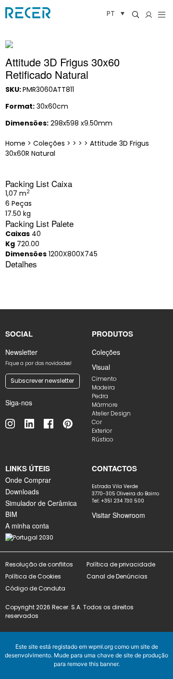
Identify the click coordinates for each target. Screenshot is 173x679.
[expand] (156, 37)
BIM (11, 514)
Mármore (105, 405)
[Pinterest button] (72, 423)
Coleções (106, 352)
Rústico (102, 439)
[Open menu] (161, 14)
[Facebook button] (53, 423)
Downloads (22, 491)
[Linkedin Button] (34, 423)
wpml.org (100, 646)
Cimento (104, 379)
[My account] (148, 14)
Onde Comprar (28, 480)
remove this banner (92, 663)
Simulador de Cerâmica (41, 503)
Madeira (103, 387)
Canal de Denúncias (117, 576)
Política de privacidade (120, 564)
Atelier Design (111, 413)
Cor (97, 422)
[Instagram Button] (15, 423)
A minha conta (27, 525)
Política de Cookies (33, 576)
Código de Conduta (35, 588)
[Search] (135, 14)
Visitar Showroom (118, 515)
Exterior (102, 431)
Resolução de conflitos (39, 564)
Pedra (100, 396)
